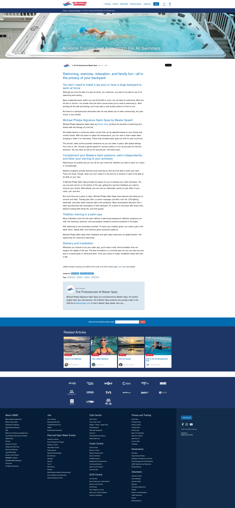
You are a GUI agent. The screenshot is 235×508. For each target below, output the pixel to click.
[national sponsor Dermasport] (90, 383)
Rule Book (135, 453)
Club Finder (124, 4)
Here (120, 266)
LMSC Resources (137, 495)
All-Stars (49, 469)
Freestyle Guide (136, 422)
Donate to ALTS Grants (12, 455)
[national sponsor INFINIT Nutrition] (144, 383)
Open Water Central (53, 447)
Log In (170, 5)
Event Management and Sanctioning (142, 461)
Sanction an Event (52, 445)
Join (156, 4)
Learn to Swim (136, 441)
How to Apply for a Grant (96, 490)
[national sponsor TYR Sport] (108, 392)
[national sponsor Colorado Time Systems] (126, 383)
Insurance (92, 433)
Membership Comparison (54, 430)
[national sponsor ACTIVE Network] (72, 383)
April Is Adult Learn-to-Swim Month (99, 481)
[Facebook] (183, 424)
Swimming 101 (136, 438)
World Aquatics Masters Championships (58, 472)
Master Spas (103, 124)
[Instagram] (186, 424)
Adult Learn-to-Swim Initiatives (98, 492)
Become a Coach (94, 450)
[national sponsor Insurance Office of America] (163, 383)
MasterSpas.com (83, 303)
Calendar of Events (52, 439)
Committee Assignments (139, 487)
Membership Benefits (53, 422)
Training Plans (136, 427)
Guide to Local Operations (139, 492)
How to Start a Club (95, 422)
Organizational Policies (138, 456)
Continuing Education (95, 464)
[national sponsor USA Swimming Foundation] (108, 402)
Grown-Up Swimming (11, 449)
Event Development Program (55, 442)
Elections (134, 484)
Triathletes (135, 444)
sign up (143, 322)
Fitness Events (51, 450)
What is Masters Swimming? (13, 419)
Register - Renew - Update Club (98, 425)
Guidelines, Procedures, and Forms (142, 458)
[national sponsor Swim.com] (126, 392)
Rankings (50, 458)
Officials (134, 490)
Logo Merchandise (10, 452)
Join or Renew (51, 419)
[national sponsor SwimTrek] (163, 392)
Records (49, 461)
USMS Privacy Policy (187, 435)
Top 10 (49, 464)
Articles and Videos (75, 10)
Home (65, 10)
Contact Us (184, 433)
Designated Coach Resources (98, 461)
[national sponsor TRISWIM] (90, 402)
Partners (7, 441)
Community (8, 463)
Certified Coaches (94, 458)
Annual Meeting (136, 479)
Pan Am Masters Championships (56, 475)
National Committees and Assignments (16, 433)
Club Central (93, 419)
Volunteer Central (137, 476)
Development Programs (12, 425)
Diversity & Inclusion (11, 444)
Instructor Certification (95, 495)
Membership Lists (94, 438)
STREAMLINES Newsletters (13, 460)
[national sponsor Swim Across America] (90, 392)
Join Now (186, 417)
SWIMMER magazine (11, 458)
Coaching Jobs (93, 469)
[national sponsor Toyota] (72, 402)
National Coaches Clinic (96, 453)
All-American (51, 467)
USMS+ (49, 427)
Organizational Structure (12, 427)
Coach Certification (94, 456)
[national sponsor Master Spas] (72, 392)
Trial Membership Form (54, 425)
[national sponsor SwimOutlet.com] (144, 392)
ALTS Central (93, 479)
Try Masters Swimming (12, 466)
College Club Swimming (12, 447)
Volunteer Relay (136, 481)
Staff (6, 430)
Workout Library (135, 4)
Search (164, 5)
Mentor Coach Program (96, 467)
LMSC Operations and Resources (141, 464)
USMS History (9, 438)
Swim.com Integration (138, 433)
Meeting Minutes (136, 467)
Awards (134, 498)
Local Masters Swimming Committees (16, 436)
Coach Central (93, 447)
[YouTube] (191, 424)
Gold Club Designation (95, 430)
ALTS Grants (93, 487)
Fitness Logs (135, 430)
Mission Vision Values (11, 422)
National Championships (54, 453)
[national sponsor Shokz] (108, 383)
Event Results (51, 456)
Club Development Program (97, 436)
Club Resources (94, 427)
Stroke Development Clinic (55, 478)
